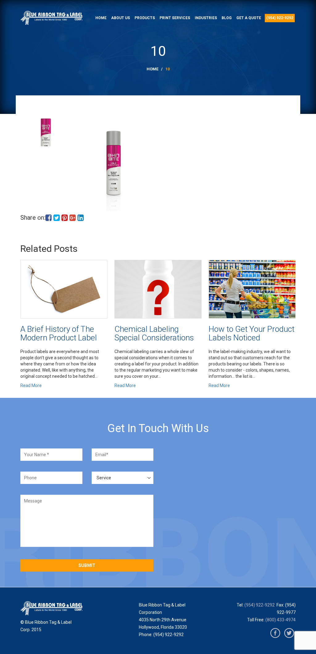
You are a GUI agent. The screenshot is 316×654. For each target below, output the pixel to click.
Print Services (175, 18)
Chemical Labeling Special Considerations (154, 333)
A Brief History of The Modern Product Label (58, 333)
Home (100, 18)
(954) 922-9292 (279, 18)
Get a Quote (248, 18)
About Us (120, 18)
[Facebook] (275, 633)
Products (145, 18)
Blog (227, 18)
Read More (31, 385)
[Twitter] (289, 633)
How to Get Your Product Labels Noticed (251, 333)
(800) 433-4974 (280, 619)
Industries (206, 18)
